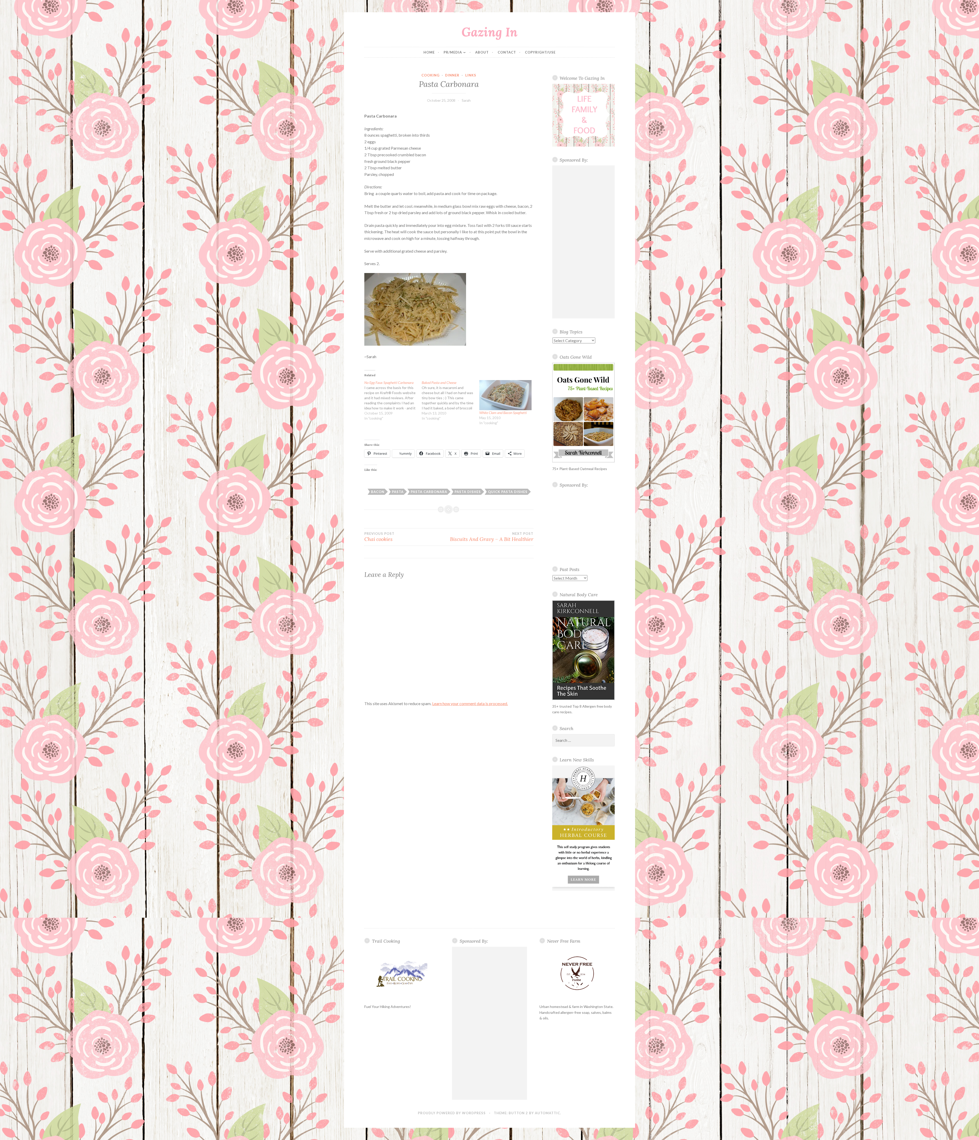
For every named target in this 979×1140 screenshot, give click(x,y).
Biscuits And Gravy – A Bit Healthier (491, 537)
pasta (398, 492)
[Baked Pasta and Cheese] (450, 400)
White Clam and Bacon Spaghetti (503, 412)
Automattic (547, 1113)
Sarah (466, 100)
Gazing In (489, 32)
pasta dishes (468, 492)
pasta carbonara (429, 492)
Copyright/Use (540, 52)
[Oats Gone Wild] (583, 412)
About (482, 52)
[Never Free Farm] (577, 974)
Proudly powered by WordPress (452, 1113)
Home (429, 52)
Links (470, 75)
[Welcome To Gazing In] (583, 115)
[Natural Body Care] (583, 650)
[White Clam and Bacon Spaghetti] (505, 395)
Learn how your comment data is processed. (470, 703)
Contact (507, 52)
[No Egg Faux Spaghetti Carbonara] (393, 400)
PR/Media (453, 52)
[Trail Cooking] (402, 973)
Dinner (452, 75)
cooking (430, 75)
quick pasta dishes (507, 492)
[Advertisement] (583, 241)
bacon (377, 492)
